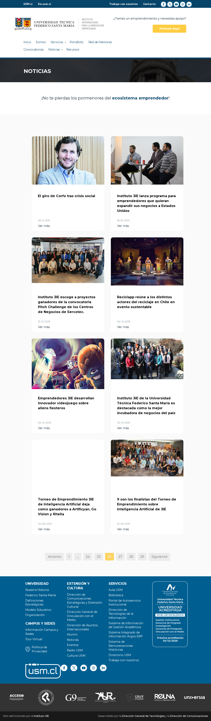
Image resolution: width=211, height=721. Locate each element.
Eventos (73, 645)
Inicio (27, 42)
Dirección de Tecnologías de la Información (121, 614)
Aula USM (116, 590)
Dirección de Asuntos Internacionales (82, 627)
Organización (35, 615)
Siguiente (159, 557)
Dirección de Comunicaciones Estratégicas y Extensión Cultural (84, 601)
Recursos (72, 49)
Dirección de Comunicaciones (189, 716)
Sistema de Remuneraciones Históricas (121, 646)
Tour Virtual (33, 639)
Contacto (149, 4)
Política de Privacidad (39, 649)
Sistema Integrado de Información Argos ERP (126, 634)
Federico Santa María (40, 595)
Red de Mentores (100, 42)
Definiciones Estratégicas (34, 603)
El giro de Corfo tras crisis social (66, 196)
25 (99, 557)
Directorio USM (120, 655)
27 (120, 557)
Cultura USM (76, 655)
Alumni (72, 634)
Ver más (44, 226)
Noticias (54, 49)
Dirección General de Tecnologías (143, 716)
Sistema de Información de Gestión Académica (126, 625)
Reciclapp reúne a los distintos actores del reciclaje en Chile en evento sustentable (146, 302)
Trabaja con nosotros (123, 4)
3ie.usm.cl (44, 4)
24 (88, 557)
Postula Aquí (169, 28)
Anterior (54, 557)
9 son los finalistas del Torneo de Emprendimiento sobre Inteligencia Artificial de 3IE (146, 504)
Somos (41, 42)
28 (131, 557)
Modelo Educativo (38, 610)
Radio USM (75, 650)
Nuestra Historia (37, 590)
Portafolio (76, 42)
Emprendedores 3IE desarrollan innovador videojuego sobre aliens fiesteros (66, 403)
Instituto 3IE (41, 716)
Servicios (57, 42)
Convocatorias (33, 49)
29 (142, 557)
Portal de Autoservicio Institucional (125, 603)
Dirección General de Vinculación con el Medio (82, 616)
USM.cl (27, 4)
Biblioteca (116, 595)
